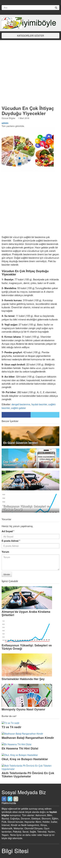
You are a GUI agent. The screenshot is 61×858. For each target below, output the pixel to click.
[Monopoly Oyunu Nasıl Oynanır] (30, 695)
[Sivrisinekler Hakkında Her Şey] (30, 664)
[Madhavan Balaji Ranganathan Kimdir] (30, 733)
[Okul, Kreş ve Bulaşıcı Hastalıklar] (30, 755)
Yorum (5, 552)
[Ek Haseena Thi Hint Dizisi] (30, 744)
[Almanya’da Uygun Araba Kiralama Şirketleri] (30, 597)
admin (5, 123)
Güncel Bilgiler (8, 118)
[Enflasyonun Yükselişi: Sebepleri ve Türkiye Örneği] (30, 631)
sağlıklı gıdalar (18, 408)
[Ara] (56, 7)
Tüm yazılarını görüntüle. (13, 126)
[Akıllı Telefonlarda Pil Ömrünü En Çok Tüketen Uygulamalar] (30, 767)
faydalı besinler (39, 404)
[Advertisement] (30, 74)
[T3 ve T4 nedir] (30, 723)
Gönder (6, 574)
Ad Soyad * (8, 531)
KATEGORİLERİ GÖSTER (30, 35)
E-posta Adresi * (11, 541)
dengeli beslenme (21, 404)
